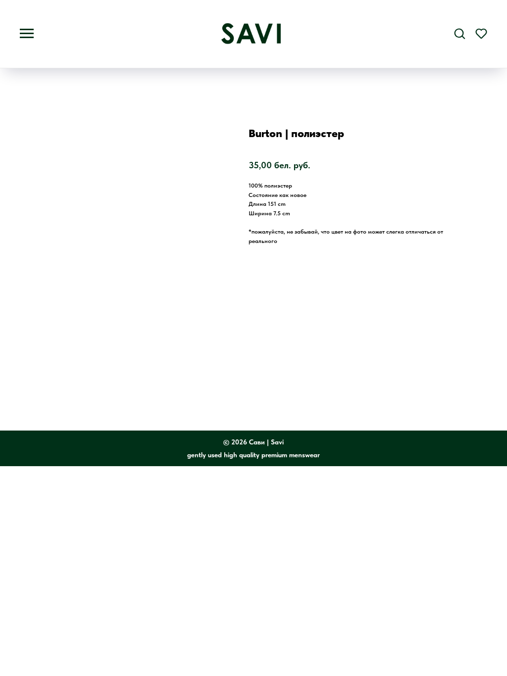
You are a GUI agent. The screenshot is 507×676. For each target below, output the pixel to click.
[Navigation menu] (27, 34)
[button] (459, 33)
